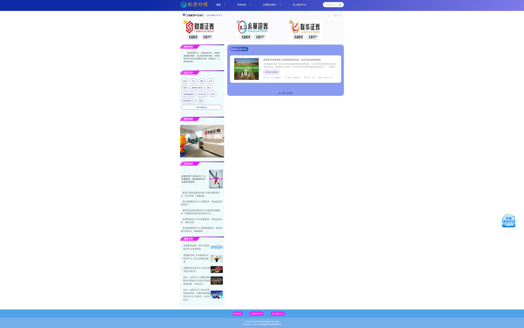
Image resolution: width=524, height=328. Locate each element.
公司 (210, 81)
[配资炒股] (194, 4)
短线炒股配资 (188, 94)
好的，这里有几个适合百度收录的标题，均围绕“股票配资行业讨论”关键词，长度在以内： (196, 294)
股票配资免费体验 (271, 72)
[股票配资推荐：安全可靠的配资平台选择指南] (217, 247)
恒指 (212, 94)
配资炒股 (241, 4)
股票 (185, 87)
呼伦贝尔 (202, 94)
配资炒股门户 (188, 100)
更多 (337, 15)
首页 (218, 4)
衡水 (209, 87)
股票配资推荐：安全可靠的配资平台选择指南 (196, 247)
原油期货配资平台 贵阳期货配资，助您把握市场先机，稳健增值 (201, 229)
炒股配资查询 (269, 4)
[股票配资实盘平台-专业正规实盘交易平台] (217, 269)
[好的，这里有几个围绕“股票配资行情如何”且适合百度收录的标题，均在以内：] (217, 280)
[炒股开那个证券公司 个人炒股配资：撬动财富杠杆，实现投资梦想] (216, 179)
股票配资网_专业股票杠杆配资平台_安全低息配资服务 (196, 258)
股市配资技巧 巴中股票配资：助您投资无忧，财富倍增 (201, 221)
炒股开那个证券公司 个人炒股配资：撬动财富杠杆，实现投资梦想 (194, 178)
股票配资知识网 (267, 324)
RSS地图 (266, 321)
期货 (202, 81)
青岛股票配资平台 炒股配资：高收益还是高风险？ (201, 203)
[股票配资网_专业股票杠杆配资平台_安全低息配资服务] (217, 258)
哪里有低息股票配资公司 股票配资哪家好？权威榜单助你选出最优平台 (200, 212)
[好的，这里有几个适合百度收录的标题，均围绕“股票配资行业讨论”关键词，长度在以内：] (217, 295)
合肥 (200, 100)
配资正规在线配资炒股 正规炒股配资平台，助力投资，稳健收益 (200, 194)
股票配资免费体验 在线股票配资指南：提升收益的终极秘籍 (292, 59)
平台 (193, 81)
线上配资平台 (299, 4)
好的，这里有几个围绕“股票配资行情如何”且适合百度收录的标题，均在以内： (196, 280)
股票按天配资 (197, 87)
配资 (185, 81)
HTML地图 (274, 321)
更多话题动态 (201, 107)
